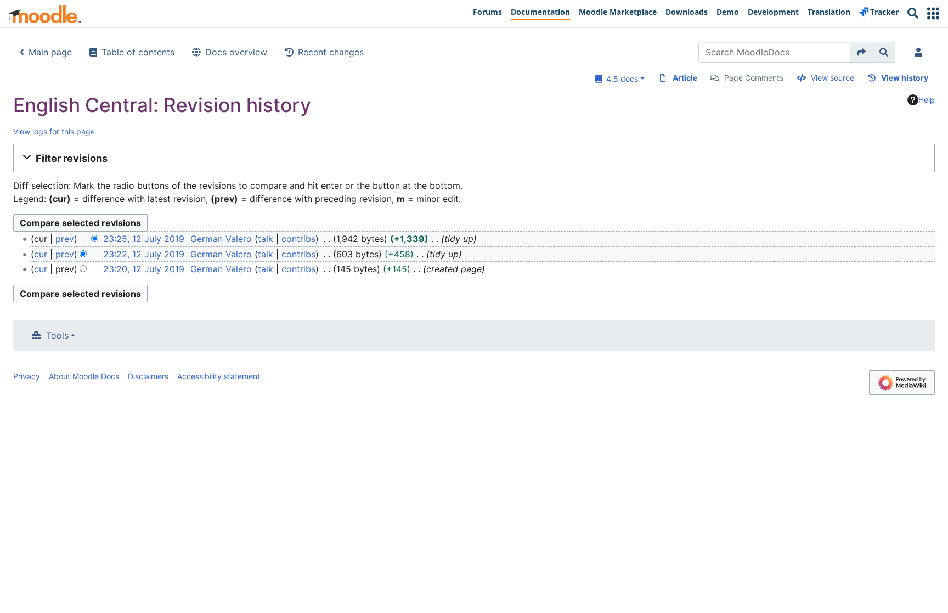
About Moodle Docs (84, 376)
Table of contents (137, 52)
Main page (50, 52)
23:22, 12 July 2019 (143, 254)
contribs (298, 238)
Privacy (26, 376)
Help (926, 99)
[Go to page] (861, 52)
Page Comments (753, 77)
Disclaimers (148, 376)
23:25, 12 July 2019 (143, 238)
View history (904, 77)
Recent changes (331, 52)
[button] (933, 13)
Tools (57, 335)
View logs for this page (54, 131)
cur (40, 254)
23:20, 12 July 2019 (143, 268)
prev (64, 238)
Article (685, 77)
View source (832, 77)
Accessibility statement (218, 376)
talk (265, 238)
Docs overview (236, 52)
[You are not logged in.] (920, 52)
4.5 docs (620, 78)
